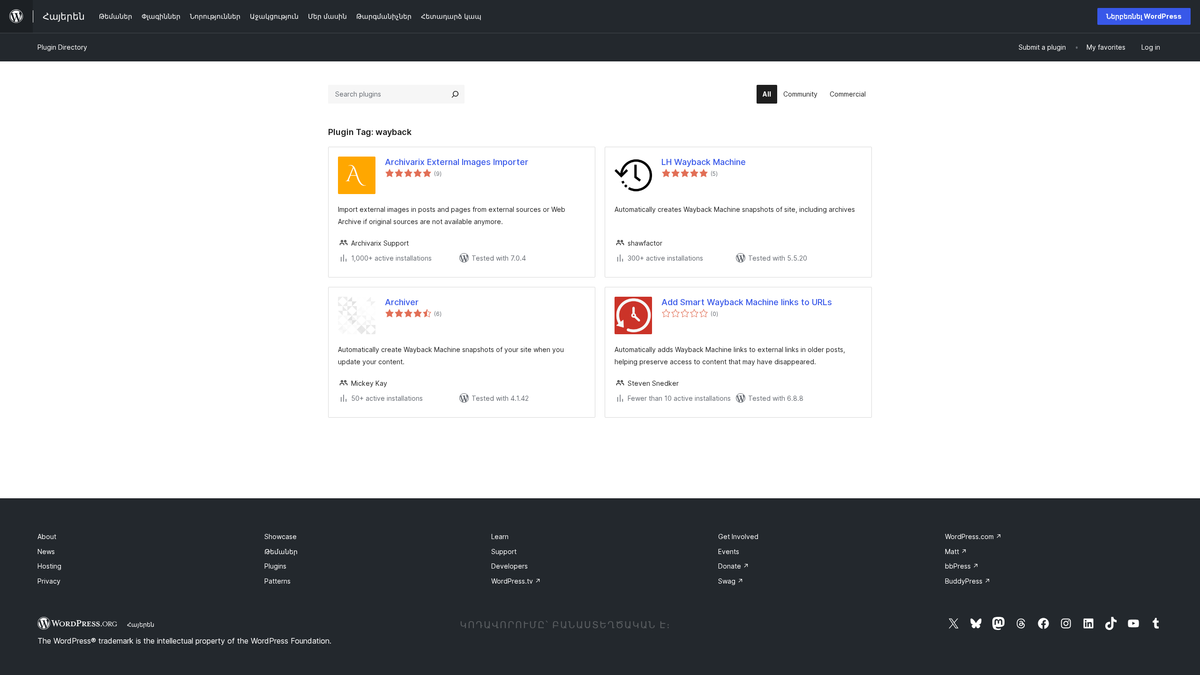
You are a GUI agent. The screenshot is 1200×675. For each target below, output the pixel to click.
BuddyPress (967, 581)
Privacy (49, 581)
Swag (730, 581)
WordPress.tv (516, 581)
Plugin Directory (62, 47)
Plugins (275, 566)
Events (728, 551)
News (46, 551)
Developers (509, 566)
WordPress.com (973, 536)
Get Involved (738, 536)
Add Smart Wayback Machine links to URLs (746, 302)
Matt (956, 551)
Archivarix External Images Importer (456, 162)
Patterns (277, 581)
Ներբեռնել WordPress (1144, 16)
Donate (733, 566)
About (47, 536)
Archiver (402, 302)
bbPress (962, 566)
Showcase (280, 536)
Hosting (49, 566)
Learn (500, 536)
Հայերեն (140, 624)
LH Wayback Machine (703, 162)
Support (504, 551)
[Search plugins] (455, 94)
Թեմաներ (281, 551)
